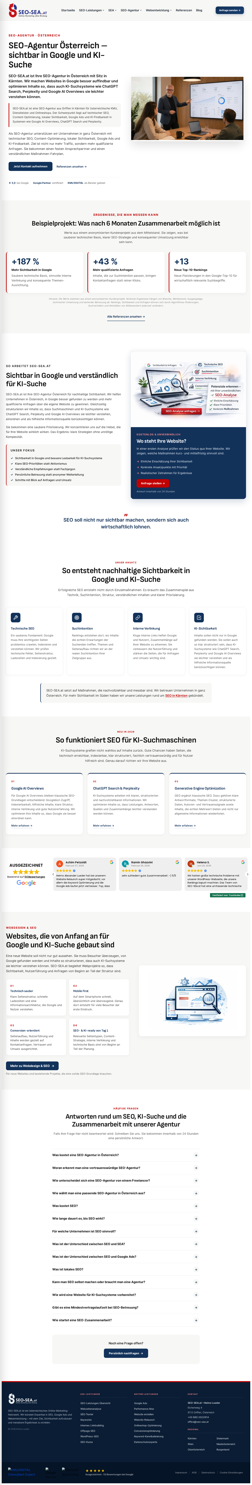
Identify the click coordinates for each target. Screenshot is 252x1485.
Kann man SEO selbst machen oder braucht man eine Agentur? (98, 1282)
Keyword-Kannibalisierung (149, 1436)
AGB (194, 1472)
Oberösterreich (196, 1449)
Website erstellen (144, 1414)
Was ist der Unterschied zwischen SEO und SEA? (88, 1244)
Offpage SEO (87, 1430)
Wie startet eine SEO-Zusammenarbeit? (82, 1320)
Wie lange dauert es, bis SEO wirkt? (78, 1218)
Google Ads (140, 1403)
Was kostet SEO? (65, 1206)
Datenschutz (208, 1472)
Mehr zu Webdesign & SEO (32, 1066)
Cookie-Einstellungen (231, 1472)
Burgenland (223, 1449)
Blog (199, 10)
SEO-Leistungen (90, 10)
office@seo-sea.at (198, 1421)
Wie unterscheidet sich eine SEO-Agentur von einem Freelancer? (101, 1180)
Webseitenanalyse (90, 1408)
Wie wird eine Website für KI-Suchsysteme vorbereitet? (94, 1295)
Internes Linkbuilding (92, 1425)
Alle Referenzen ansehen (126, 316)
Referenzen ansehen (72, 166)
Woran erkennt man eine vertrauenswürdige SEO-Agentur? (96, 1168)
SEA (111, 10)
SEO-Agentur (130, 10)
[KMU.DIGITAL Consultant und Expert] (24, 1473)
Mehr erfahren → (21, 825)
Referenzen (184, 10)
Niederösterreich (226, 1444)
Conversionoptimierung (147, 1430)
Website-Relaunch (144, 1419)
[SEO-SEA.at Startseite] (28, 10)
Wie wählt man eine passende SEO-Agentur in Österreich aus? (98, 1193)
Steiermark (223, 1438)
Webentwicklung (157, 10)
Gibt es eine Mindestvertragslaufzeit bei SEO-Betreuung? (95, 1307)
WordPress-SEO (89, 1436)
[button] (247, 874)
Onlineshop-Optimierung (148, 1425)
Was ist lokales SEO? (67, 1269)
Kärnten (192, 1438)
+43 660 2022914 (198, 1417)
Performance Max (144, 1408)
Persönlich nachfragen (126, 1353)
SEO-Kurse (86, 1442)
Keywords (86, 1419)
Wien (190, 1444)
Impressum (181, 1472)
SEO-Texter (86, 1414)
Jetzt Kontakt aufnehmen (30, 166)
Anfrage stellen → (153, 483)
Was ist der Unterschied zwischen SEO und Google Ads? (94, 1256)
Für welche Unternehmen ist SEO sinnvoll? (84, 1231)
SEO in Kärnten (176, 695)
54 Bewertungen (35, 877)
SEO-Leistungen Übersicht (95, 1403)
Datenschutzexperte (145, 1442)
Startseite (68, 10)
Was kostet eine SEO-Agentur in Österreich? (85, 1155)
